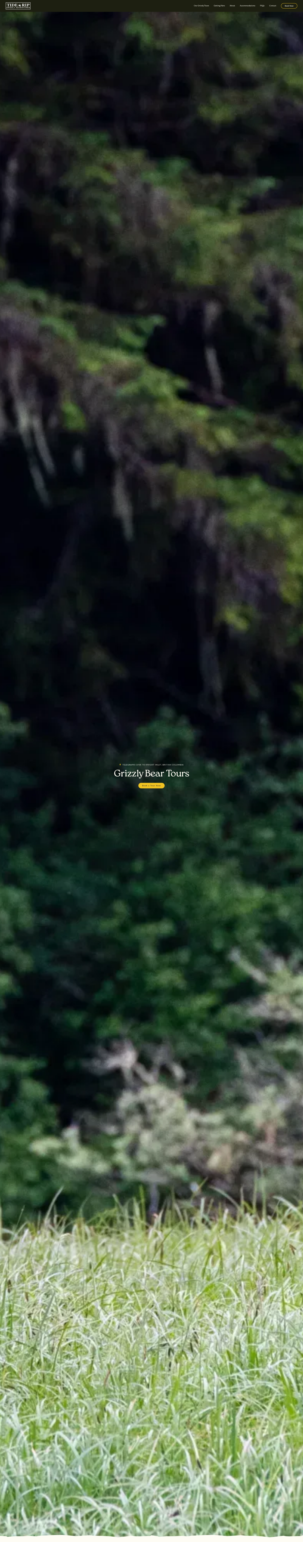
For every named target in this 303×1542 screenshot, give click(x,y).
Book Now (289, 5)
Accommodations (247, 5)
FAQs (262, 5)
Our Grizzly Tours (201, 5)
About (232, 5)
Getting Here (219, 5)
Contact (272, 5)
